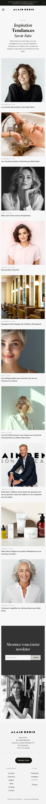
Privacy (34, 785)
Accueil (11, 773)
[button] (3, 9)
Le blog (11, 787)
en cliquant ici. (30, 4)
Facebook (35, 773)
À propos (11, 777)
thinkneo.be (34, 799)
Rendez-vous (23, 760)
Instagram (34, 777)
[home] (23, 9)
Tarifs (11, 784)
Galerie (11, 780)
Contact (11, 790)
